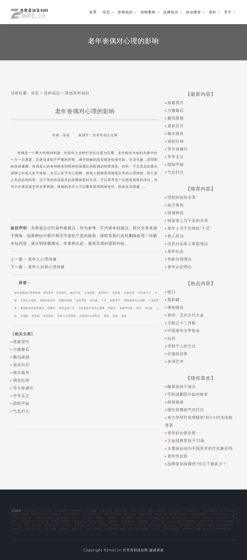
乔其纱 (36, 315)
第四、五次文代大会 (185, 315)
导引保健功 (23, 388)
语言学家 (81, 300)
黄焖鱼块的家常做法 (32, 308)
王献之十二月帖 (181, 323)
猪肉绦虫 (175, 307)
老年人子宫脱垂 (66, 315)
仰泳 (139, 308)
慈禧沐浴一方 (67, 308)
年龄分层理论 (179, 259)
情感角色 (175, 212)
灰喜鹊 (24, 315)
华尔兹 (149, 308)
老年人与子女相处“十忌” (189, 228)
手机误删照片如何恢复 (187, 394)
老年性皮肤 (177, 456)
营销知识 (125, 12)
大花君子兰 (144, 292)
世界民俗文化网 (105, 135)
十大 (104, 300)
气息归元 (21, 411)
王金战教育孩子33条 (186, 440)
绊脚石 (51, 308)
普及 (124, 315)
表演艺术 (175, 361)
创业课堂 (193, 12)
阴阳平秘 (21, 403)
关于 (228, 12)
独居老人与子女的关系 (187, 220)
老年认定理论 (179, 267)
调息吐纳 (21, 380)
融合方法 (75, 292)
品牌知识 (170, 12)
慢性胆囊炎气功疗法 (185, 409)
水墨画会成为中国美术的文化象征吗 (200, 448)
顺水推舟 (21, 372)
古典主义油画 (28, 300)
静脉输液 (175, 402)
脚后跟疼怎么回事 (134, 300)
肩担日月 (21, 365)
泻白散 (116, 292)
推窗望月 (21, 341)
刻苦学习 (115, 300)
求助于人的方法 (181, 346)
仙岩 (171, 338)
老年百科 (48, 292)
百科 (212, 12)
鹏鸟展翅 (21, 357)
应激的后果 (177, 353)
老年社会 (175, 251)
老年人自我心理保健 (46, 267)
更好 (106, 315)
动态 (106, 12)
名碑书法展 (126, 308)
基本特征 (48, 315)
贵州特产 (103, 292)
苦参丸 (112, 308)
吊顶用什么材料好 (89, 315)
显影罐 (173, 299)
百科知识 (52, 93)
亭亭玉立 (21, 395)
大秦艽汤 (129, 292)
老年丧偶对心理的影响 (27, 292)
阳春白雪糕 (65, 300)
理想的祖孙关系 (181, 197)
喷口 (171, 292)
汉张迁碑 (89, 292)
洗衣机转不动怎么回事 (91, 308)
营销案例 (148, 12)
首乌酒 (94, 300)
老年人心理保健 (42, 259)
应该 (115, 315)
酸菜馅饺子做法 (181, 386)
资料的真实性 (47, 300)
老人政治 (175, 236)
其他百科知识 (77, 93)
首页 (93, 12)
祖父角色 (175, 205)
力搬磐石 (21, 349)
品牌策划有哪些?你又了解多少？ (197, 464)
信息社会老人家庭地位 (187, 243)
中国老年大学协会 (183, 330)
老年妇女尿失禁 (181, 433)
